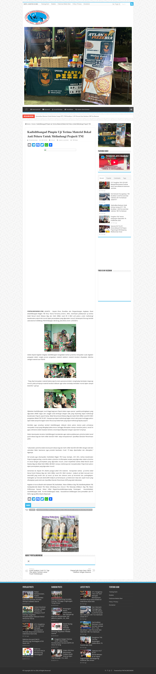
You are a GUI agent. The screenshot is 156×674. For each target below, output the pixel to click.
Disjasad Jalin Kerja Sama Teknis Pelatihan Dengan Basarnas (80, 570)
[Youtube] (117, 4)
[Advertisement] (114, 253)
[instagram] (119, 4)
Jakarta (32, 510)
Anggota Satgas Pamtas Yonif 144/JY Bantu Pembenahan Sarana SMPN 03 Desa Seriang (62, 642)
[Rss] (113, 4)
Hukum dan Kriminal (83, 109)
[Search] (132, 4)
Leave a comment (64, 140)
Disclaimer (87, 4)
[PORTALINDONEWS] (37, 17)
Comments (117, 178)
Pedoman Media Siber (64, 4)
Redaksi (53, 4)
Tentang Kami (45, 4)
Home (26, 109)
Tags (124, 178)
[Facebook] (115, 4)
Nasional (47, 109)
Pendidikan (69, 109)
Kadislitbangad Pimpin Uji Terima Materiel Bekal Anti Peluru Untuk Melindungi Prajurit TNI (64, 510)
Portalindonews (33, 140)
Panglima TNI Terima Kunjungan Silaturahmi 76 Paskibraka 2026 (54, 116)
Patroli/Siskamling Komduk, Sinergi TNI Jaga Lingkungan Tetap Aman (61, 601)
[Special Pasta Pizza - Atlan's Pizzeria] (78, 66)
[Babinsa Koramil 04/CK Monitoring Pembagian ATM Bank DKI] (28, 651)
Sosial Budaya (58, 109)
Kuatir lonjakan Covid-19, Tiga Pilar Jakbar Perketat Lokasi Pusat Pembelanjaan (39, 571)
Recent (102, 178)
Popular (108, 178)
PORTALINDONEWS (128, 670)
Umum (34, 124)
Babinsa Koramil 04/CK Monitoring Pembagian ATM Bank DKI (33, 641)
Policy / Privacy (77, 4)
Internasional (36, 109)
